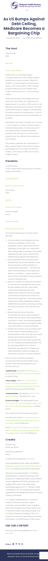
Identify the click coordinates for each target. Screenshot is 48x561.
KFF (26, 487)
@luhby (9, 200)
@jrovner (9, 63)
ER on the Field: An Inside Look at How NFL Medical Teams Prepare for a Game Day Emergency (21, 383)
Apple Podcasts (21, 466)
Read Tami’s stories (14, 207)
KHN (30, 473)
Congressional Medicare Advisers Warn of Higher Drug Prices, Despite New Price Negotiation (23, 430)
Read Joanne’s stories (15, 186)
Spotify (11, 466)
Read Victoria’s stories (15, 229)
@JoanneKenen (12, 178)
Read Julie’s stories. (14, 70)
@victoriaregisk (12, 221)
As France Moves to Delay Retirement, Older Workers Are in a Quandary (23, 420)
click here (30, 459)
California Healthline (34, 38)
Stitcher (31, 466)
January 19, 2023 (12, 38)
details (9, 533)
